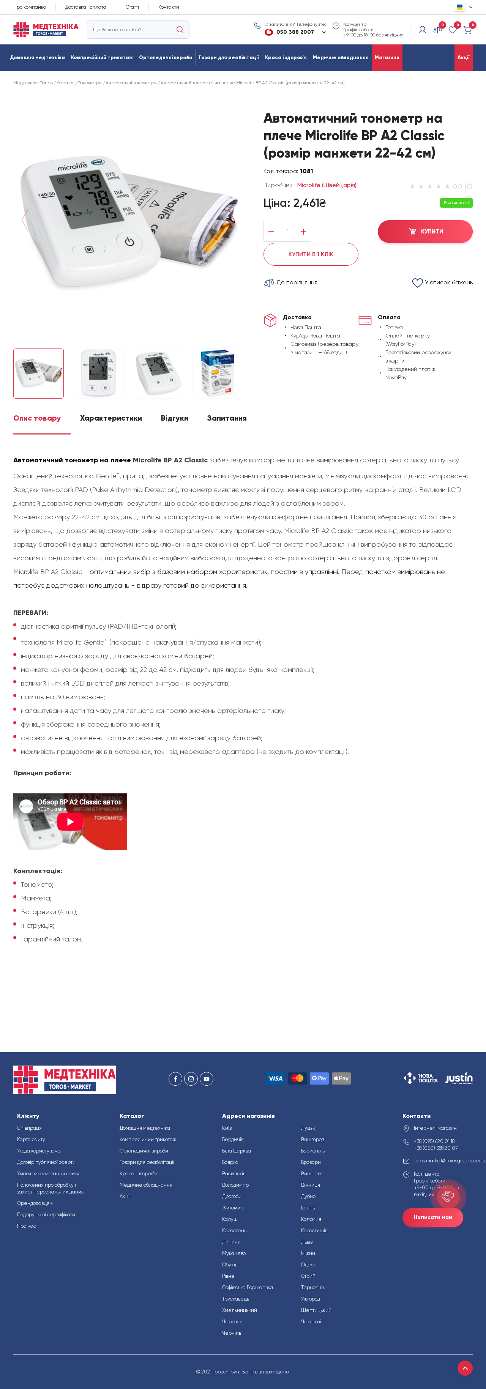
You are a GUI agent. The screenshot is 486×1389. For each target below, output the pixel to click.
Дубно (308, 1196)
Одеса (309, 1265)
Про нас (26, 1226)
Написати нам (433, 1217)
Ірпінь (308, 1208)
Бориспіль (313, 1151)
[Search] (180, 29)
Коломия (311, 1219)
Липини (231, 1242)
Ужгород (310, 1299)
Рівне (228, 1276)
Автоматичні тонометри (131, 82)
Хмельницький (239, 1310)
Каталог (65, 82)
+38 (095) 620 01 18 (434, 1141)
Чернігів (231, 1333)
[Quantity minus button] (271, 231)
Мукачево (234, 1253)
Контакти (168, 7)
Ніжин (308, 1253)
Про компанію (29, 7)
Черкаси (232, 1321)
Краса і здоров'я (286, 58)
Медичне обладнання (341, 58)
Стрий (308, 1276)
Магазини (387, 58)
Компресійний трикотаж (102, 58)
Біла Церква (236, 1151)
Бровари (311, 1162)
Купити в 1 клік (311, 254)
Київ (227, 1128)
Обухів (229, 1265)
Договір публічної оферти (46, 1162)
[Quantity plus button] (303, 231)
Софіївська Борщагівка (247, 1287)
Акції (464, 58)
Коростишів (314, 1230)
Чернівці (311, 1321)
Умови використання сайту (48, 1173)
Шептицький (316, 1310)
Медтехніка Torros (33, 82)
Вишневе (312, 1173)
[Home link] (46, 30)
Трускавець (235, 1299)
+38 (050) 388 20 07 (436, 1148)
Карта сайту (31, 1139)
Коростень (234, 1230)
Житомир (232, 1208)
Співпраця (29, 1128)
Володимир (235, 1185)
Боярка (230, 1162)
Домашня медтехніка (37, 58)
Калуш (230, 1219)
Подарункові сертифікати (46, 1214)
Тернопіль (313, 1287)
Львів (306, 1242)
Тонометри (90, 82)
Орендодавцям (35, 1203)
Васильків (233, 1173)
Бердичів (232, 1139)
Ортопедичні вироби (165, 58)
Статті (132, 7)
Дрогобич (233, 1196)
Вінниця (310, 1185)
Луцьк (308, 1128)
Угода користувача (39, 1151)
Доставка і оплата (85, 7)
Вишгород (312, 1139)
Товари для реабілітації (228, 58)
